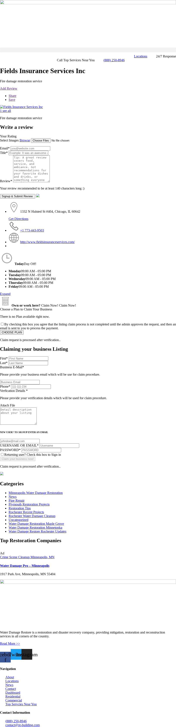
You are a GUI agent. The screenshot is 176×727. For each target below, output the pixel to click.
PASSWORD (10, 450)
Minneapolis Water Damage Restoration (36, 493)
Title (4, 153)
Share (12, 96)
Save (12, 99)
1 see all (5, 111)
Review (6, 181)
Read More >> (10, 643)
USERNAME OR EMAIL (19, 445)
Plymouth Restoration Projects (29, 504)
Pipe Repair (16, 500)
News (13, 496)
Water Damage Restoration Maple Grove (36, 523)
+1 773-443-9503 (32, 230)
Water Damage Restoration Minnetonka (35, 527)
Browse (25, 140)
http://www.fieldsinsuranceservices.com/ (47, 242)
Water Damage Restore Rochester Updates (37, 531)
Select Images (9, 140)
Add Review (8, 88)
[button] (88, 49)
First (4, 358)
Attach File (7, 405)
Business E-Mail (50, 370)
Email (5, 148)
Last (4, 363)
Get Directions (18, 219)
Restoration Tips (20, 508)
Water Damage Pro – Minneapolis (24, 565)
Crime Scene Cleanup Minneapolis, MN (27, 557)
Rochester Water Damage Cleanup (32, 516)
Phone (5, 386)
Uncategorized (18, 520)
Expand (5, 294)
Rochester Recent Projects (26, 512)
